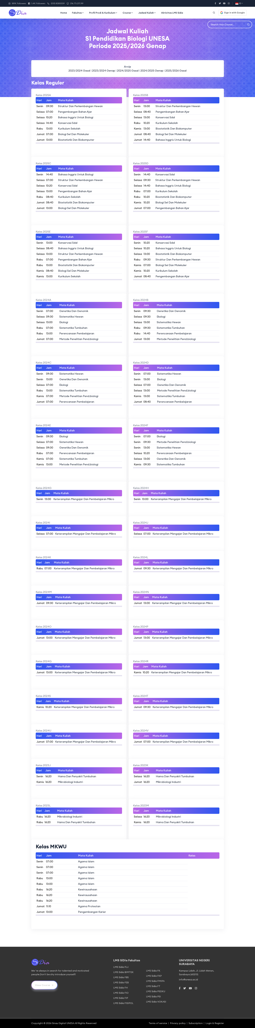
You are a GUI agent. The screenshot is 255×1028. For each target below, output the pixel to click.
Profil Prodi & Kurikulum (102, 12)
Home (63, 12)
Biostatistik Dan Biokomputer (76, 139)
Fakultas (77, 12)
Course (127, 12)
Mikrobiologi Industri (70, 782)
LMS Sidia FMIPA (155, 980)
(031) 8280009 (58, 3)
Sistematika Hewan (71, 316)
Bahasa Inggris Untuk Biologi (75, 117)
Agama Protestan (89, 906)
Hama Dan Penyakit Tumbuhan (77, 776)
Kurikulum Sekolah (69, 128)
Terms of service (158, 1023)
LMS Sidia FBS (121, 977)
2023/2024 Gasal (79, 70)
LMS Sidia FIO (121, 992)
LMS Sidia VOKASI (156, 1001)
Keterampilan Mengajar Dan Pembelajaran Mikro (83, 499)
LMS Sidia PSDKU (155, 991)
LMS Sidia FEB (121, 982)
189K (19, 3)
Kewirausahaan (87, 889)
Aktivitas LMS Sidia (172, 12)
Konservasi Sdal (67, 123)
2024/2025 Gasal (128, 70)
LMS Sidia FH (120, 987)
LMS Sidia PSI (153, 996)
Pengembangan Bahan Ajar (75, 111)
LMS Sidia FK (153, 970)
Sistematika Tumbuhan (73, 327)
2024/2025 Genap (152, 70)
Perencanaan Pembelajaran (76, 333)
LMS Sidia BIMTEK (123, 972)
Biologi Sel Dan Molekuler (73, 134)
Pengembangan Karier (92, 912)
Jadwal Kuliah (146, 12)
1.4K (38, 3)
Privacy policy (178, 1023)
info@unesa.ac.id (188, 979)
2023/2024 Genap (104, 70)
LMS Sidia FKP (154, 975)
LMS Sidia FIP (120, 997)
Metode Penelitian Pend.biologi (78, 339)
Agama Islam (86, 861)
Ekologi (63, 322)
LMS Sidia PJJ (121, 966)
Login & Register (215, 1023)
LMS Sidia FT (153, 986)
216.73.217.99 (76, 3)
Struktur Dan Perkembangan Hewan (80, 106)
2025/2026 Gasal (176, 70)
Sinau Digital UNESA (63, 1023)
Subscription (196, 1023)
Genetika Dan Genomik (73, 311)
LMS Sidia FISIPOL (123, 1003)
